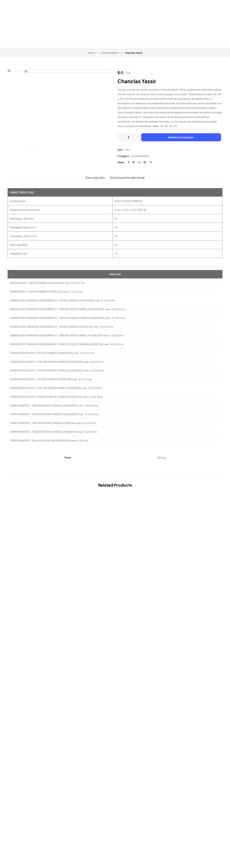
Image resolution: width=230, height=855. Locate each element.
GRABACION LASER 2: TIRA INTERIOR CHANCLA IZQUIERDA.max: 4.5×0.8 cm (57, 361)
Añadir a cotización (181, 137)
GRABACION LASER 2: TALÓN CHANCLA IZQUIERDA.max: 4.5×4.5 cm (52, 352)
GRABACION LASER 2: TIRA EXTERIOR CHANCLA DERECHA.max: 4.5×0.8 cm (56, 396)
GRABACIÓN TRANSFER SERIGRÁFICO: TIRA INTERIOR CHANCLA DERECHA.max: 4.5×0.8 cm (66, 335)
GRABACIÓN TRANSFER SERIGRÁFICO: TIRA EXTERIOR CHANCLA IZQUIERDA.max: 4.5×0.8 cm (67, 317)
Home (91, 52)
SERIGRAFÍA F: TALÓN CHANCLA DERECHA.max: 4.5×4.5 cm (46, 291)
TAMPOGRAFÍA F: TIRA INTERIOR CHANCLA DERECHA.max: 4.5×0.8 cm (53, 422)
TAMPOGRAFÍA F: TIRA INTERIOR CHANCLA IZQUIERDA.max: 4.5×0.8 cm (54, 405)
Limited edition (110, 52)
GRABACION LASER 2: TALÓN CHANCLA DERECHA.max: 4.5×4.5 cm (51, 379)
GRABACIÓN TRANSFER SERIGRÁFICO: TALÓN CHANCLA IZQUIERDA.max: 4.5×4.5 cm (62, 300)
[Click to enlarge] (32, 148)
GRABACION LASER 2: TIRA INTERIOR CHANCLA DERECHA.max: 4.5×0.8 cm (56, 387)
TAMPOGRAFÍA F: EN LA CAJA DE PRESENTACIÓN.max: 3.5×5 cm (49, 440)
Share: (121, 162)
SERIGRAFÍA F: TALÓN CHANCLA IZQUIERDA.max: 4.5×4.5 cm (47, 282)
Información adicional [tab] (127, 178)
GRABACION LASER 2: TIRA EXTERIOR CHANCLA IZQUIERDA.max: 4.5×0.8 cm (57, 370)
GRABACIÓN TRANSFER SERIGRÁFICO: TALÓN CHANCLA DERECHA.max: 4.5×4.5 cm (61, 326)
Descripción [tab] (95, 178)
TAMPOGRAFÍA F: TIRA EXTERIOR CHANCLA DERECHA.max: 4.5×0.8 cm (53, 431)
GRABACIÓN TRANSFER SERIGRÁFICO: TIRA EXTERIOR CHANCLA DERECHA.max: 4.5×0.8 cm (67, 344)
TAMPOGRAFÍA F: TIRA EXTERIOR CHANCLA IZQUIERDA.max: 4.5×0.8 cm (54, 414)
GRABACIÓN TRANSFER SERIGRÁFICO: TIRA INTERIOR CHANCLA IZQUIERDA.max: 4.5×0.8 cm (67, 309)
